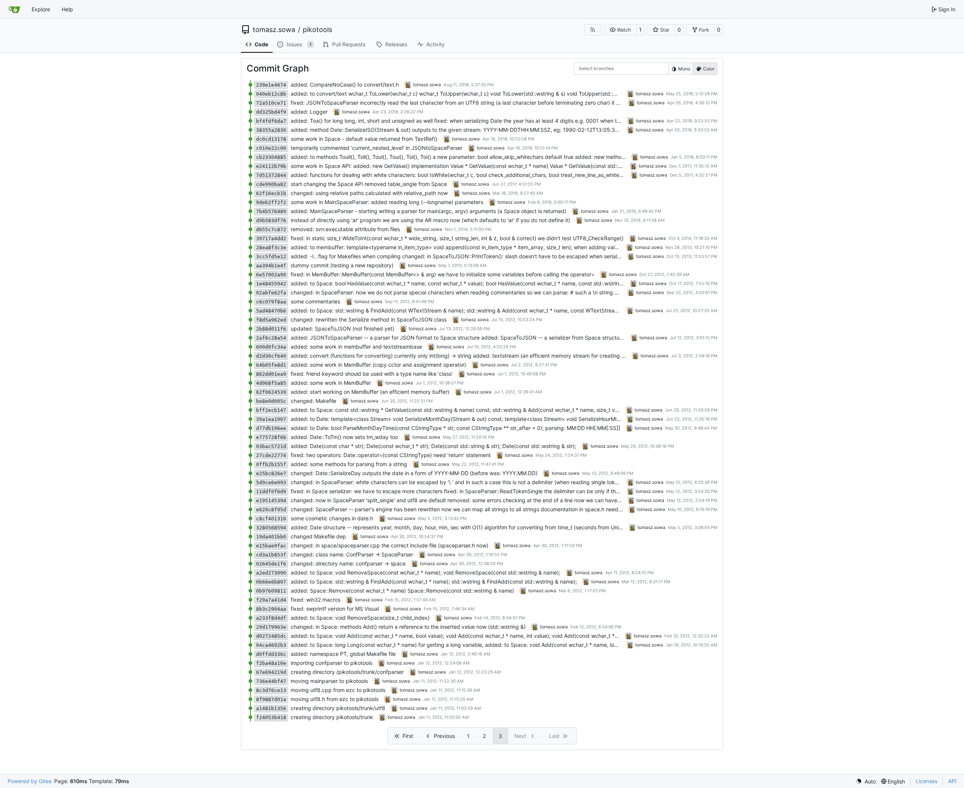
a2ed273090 (271, 573)
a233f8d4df (271, 618)
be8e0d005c (271, 401)
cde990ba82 (271, 184)
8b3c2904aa (271, 609)
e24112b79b (271, 166)
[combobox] (584, 69)
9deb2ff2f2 (271, 202)
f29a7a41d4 (271, 600)
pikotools (317, 30)
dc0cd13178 (271, 139)
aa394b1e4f (271, 265)
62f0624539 (271, 392)
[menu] (866, 781)
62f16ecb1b (271, 193)
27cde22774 (271, 455)
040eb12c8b (271, 94)
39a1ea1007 (271, 419)
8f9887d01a (271, 699)
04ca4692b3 (271, 645)
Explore (41, 9)
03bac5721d (271, 446)
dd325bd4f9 (271, 112)
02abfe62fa (271, 293)
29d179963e (271, 627)
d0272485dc (271, 636)
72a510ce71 (271, 103)
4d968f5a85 (271, 383)
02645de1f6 (271, 564)
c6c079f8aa (271, 302)
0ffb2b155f (271, 464)
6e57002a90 (271, 274)
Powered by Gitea (30, 781)
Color (708, 69)
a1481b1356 (271, 708)
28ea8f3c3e (271, 247)
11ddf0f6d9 (271, 491)
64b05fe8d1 (271, 365)
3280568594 (271, 527)
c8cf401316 (271, 518)
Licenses (926, 781)
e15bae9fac (271, 546)
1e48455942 (271, 284)
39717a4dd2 (271, 238)
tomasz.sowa (274, 30)
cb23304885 (271, 157)
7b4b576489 (271, 211)
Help (67, 9)
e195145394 (271, 500)
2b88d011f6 (271, 329)
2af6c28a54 (271, 338)
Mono (684, 69)
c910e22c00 (271, 148)
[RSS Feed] (592, 29)
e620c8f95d (271, 509)
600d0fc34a (271, 347)
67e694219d (271, 672)
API (952, 781)
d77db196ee (271, 428)
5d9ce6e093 (271, 482)
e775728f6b (271, 437)
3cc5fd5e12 (271, 256)
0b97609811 (271, 591)
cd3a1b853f (271, 555)
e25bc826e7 (271, 473)
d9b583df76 (271, 220)
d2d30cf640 (271, 356)
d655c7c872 (271, 229)
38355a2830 (271, 130)
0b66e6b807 (271, 582)
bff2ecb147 (271, 410)
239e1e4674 (271, 85)
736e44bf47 (271, 681)
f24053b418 (271, 717)
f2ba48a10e (271, 663)
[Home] (14, 9)
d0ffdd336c (271, 654)
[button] (620, 29)
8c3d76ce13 (271, 690)
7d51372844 (271, 175)
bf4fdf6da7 (271, 121)
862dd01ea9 (271, 374)
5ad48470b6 (271, 311)
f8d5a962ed (271, 320)
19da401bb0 (271, 537)
